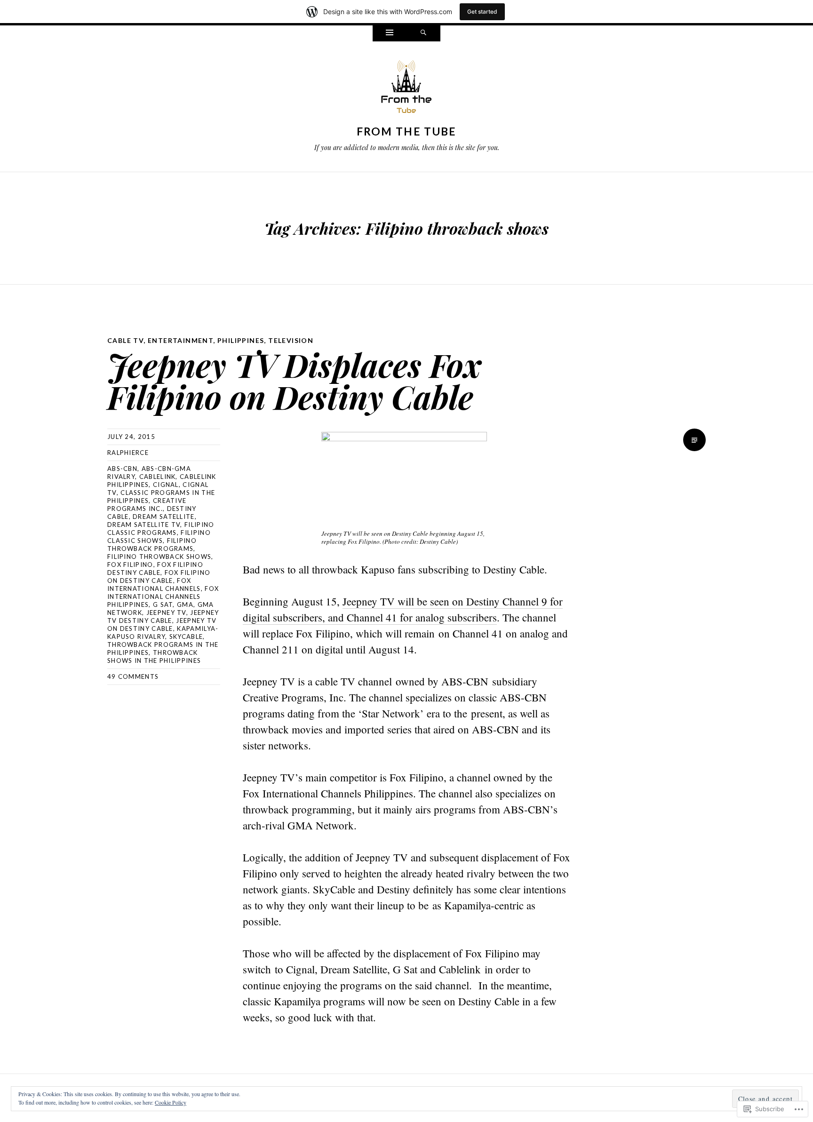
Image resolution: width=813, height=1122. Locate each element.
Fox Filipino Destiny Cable (155, 568)
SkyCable (186, 636)
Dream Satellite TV (143, 524)
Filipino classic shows (159, 536)
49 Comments (133, 676)
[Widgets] (389, 33)
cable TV (125, 340)
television (290, 340)
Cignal (166, 484)
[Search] (423, 33)
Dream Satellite (164, 516)
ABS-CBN (122, 468)
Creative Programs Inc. (146, 504)
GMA (185, 604)
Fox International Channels (154, 584)
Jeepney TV (166, 612)
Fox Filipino (130, 564)
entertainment (180, 340)
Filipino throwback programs (152, 544)
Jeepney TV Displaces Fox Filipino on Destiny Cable (294, 380)
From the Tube (407, 131)
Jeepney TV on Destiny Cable (161, 624)
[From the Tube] (406, 89)
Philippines (240, 340)
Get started (482, 11)
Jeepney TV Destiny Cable (163, 616)
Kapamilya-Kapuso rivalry (162, 632)
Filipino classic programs (160, 528)
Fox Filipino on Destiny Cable (158, 576)
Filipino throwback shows (159, 556)
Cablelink (157, 476)
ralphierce (128, 452)
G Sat (163, 604)
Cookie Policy (170, 1102)
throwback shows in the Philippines (154, 656)
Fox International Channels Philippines (163, 596)
